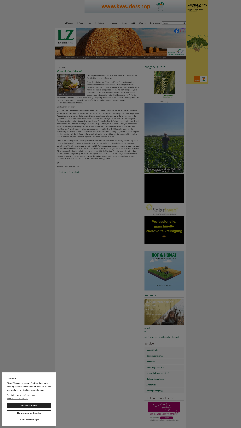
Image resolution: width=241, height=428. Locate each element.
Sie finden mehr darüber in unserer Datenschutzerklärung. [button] (22, 397)
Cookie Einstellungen (29, 420)
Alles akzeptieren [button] (29, 405)
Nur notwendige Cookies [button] (29, 413)
